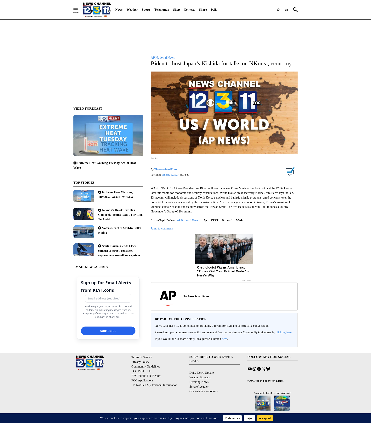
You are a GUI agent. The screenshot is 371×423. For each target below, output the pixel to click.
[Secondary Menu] (78, 9)
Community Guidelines (145, 366)
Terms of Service (141, 357)
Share (203, 9)
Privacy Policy (140, 361)
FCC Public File (141, 371)
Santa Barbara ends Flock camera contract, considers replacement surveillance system (119, 250)
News (119, 9)
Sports (146, 9)
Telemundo (161, 9)
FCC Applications (142, 380)
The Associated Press (165, 169)
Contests (189, 9)
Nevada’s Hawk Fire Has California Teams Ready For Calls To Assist (120, 214)
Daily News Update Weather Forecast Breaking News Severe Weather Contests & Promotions (203, 382)
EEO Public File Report (146, 375)
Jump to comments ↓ (163, 228)
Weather (132, 9)
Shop (176, 9)
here (224, 338)
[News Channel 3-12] (96, 9)
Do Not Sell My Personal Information (154, 385)
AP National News (187, 220)
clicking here (284, 332)
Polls (214, 9)
